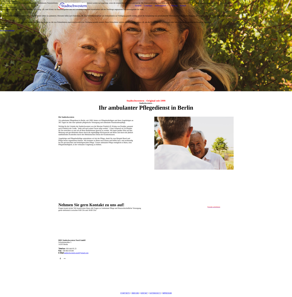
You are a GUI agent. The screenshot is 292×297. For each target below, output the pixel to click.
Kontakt (183, 6)
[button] (116, 24)
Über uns (174, 6)
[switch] (1, 12)
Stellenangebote (160, 6)
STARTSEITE (125, 293)
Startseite (138, 6)
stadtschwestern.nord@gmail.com (76, 253)
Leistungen (148, 6)
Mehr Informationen (7, 30)
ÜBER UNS (135, 293)
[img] (72, 5)
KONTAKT (144, 293)
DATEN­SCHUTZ (155, 293)
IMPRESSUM (167, 293)
